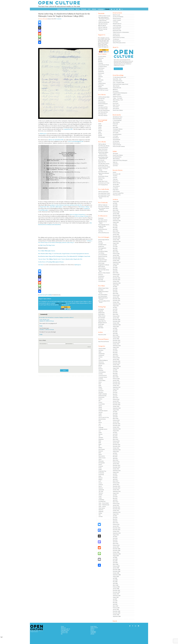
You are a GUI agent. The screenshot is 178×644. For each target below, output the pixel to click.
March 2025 (115, 231)
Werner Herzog (116, 182)
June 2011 (115, 517)
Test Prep (100, 231)
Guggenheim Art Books (103, 264)
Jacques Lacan (116, 34)
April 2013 (115, 479)
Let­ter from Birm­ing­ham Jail (75, 141)
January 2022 (116, 297)
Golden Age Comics (102, 181)
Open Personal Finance (103, 341)
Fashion (100, 399)
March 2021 (115, 314)
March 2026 (115, 210)
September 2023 (116, 262)
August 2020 (116, 326)
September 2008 (116, 574)
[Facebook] (65, 24)
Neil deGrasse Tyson (117, 117)
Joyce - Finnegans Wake (118, 82)
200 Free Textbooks (102, 27)
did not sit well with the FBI (56, 139)
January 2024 (116, 255)
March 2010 (115, 543)
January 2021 (116, 317)
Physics (100, 81)
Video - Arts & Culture (104, 503)
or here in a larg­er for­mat (81, 216)
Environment (101, 73)
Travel (100, 496)
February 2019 (116, 357)
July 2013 (115, 474)
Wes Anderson (116, 186)
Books (100, 367)
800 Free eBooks (102, 25)
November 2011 (116, 508)
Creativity (101, 378)
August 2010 (116, 534)
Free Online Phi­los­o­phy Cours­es (46, 250)
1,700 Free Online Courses (104, 15)
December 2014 (116, 444)
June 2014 (115, 455)
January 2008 (116, 588)
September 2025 (116, 220)
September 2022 (116, 283)
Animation (101, 350)
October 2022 (116, 281)
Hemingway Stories (102, 155)
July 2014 (115, 453)
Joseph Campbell (117, 20)
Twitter (100, 498)
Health (100, 414)
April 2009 (115, 562)
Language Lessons (103, 429)
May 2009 (115, 561)
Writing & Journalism (103, 88)
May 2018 (115, 373)
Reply (41, 326)
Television (101, 493)
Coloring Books (101, 281)
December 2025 (116, 215)
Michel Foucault (116, 15)
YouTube (101, 516)
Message (89, 346)
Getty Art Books (102, 268)
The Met (100, 241)
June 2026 (115, 205)
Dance (100, 382)
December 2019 (116, 340)
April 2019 (115, 354)
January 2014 (116, 463)
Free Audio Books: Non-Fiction (103, 197)
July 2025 (115, 224)
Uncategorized (102, 501)
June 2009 (115, 559)
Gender (100, 407)
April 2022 (115, 291)
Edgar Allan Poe (102, 161)
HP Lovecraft (101, 160)
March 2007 (115, 606)
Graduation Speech (103, 410)
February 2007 (116, 607)
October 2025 (116, 219)
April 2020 (115, 333)
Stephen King (101, 178)
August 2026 (116, 201)
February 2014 (116, 462)
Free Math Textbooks (103, 211)
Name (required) (69, 343)
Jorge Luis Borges (117, 25)
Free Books (100, 218)
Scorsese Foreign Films (118, 193)
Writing (100, 513)
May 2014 (115, 456)
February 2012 (116, 503)
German (100, 130)
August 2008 (116, 576)
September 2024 (116, 241)
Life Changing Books (103, 184)
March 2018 (115, 376)
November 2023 (116, 258)
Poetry (100, 467)
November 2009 (116, 550)
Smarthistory (101, 276)
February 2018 (116, 378)
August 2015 (116, 430)
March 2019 (115, 356)
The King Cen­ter (50, 245)
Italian (99, 132)
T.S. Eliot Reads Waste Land (119, 77)
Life (99, 436)
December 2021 (116, 298)
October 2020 (116, 323)
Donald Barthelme (117, 134)
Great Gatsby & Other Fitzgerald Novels (103, 158)
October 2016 (116, 406)
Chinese (100, 125)
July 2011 (115, 515)
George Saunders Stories (104, 167)
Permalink (48, 294)
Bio (62, 634)
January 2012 (116, 505)
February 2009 (116, 566)
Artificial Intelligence (103, 360)
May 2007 (115, 602)
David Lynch (115, 181)
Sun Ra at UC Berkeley (118, 16)
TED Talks (101, 491)
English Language (103, 393)
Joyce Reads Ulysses (117, 80)
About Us (63, 627)
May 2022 (115, 290)
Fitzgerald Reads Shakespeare (120, 93)
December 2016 (116, 403)
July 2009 (115, 557)
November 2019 (116, 342)
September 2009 (116, 554)
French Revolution (102, 261)
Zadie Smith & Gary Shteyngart (120, 160)
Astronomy (100, 58)
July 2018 (115, 370)
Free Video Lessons (102, 220)
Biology (100, 59)
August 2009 (116, 555)
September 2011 (116, 512)
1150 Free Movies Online (103, 97)
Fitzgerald (100, 311)
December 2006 (116, 611)
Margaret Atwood (102, 322)
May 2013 (115, 477)
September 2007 (116, 595)
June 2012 (115, 496)
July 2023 (115, 265)
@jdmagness (78, 264)
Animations (101, 105)
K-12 (100, 425)
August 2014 (116, 451)
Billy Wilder (100, 327)
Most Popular (102, 449)
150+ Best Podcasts (102, 24)
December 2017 (116, 382)
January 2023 (116, 276)
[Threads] (65, 27)
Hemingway (101, 309)
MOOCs (100, 447)
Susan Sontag (116, 191)
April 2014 (115, 458)
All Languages (101, 137)
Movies (92, 630)
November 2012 (116, 488)
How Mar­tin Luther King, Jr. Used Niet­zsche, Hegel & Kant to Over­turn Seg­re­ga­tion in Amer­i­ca (63, 253)
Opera (100, 459)
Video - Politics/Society (104, 504)
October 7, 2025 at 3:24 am (47, 329)
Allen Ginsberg (116, 122)
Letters (100, 432)
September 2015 (116, 429)
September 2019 (116, 345)
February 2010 (116, 545)
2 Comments (58, 18)
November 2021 (116, 300)
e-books (100, 388)
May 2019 (115, 352)
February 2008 (116, 587)
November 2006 (116, 613)
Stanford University (102, 256)
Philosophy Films (117, 194)
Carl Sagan (115, 21)
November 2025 (116, 217)
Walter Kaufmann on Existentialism (121, 32)
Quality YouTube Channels (102, 227)
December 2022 (116, 278)
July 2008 (115, 578)
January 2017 (116, 401)
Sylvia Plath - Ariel (117, 79)
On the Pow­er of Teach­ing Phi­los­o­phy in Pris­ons (51, 262)
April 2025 (115, 229)
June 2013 (115, 475)
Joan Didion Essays (102, 171)
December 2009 (116, 548)
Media (100, 444)
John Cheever (116, 108)
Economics (100, 69)
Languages (93, 631)
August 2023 (116, 264)
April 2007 (115, 604)
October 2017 (116, 385)
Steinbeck (100, 326)
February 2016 (116, 420)
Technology (101, 489)
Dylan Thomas (116, 105)
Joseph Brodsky (116, 130)
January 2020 (116, 338)
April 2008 (115, 583)
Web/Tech (101, 509)
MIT (99, 446)
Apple (100, 352)
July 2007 (115, 599)
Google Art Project (102, 259)
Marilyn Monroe (116, 143)
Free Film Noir (101, 98)
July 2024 (115, 245)
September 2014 (116, 449)
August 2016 (116, 409)
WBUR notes (43, 133)
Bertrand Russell (116, 41)
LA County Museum (102, 254)
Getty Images (101, 263)
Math (99, 78)
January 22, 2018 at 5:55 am (47, 321)
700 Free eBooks (102, 144)
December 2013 (116, 465)
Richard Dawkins (117, 28)
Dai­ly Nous (42, 245)
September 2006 (116, 616)
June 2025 (115, 225)
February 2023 (116, 274)
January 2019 (116, 359)
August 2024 (116, 243)
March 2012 (115, 501)
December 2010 (116, 528)
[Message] (65, 36)
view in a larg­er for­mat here (77, 214)
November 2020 (116, 321)
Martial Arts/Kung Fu (103, 103)
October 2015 (116, 427)
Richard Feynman (117, 18)
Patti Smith (115, 124)
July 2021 (115, 307)
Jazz (100, 424)
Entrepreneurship (102, 395)
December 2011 (116, 507)
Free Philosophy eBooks (103, 145)
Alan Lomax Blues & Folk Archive (104, 301)
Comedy (100, 373)
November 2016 (116, 404)
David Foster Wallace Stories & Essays (103, 153)
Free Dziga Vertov (102, 113)
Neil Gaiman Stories (102, 150)
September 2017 (116, 387)
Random (101, 478)
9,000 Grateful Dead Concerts (102, 298)
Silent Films (100, 100)
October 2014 (116, 448)
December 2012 (116, 486)
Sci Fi (100, 481)
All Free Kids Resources (103, 232)
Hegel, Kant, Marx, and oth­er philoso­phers (51, 206)
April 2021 (115, 312)
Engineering (101, 71)
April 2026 (115, 208)
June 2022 (115, 288)
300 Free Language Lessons (102, 29)
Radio (100, 476)
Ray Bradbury (101, 314)
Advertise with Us (65, 629)
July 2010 (115, 536)
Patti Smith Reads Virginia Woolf (120, 84)
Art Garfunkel (116, 141)
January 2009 (116, 567)
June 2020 (115, 330)
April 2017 (115, 396)
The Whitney (101, 253)
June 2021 (115, 309)
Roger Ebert (115, 189)
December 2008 (116, 569)
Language (101, 427)
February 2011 (116, 524)
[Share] (65, 42)
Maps (100, 441)
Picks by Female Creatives (119, 146)
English (100, 127)
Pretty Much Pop (102, 471)
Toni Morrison (101, 319)
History (100, 75)
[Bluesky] (65, 22)
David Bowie (116, 137)
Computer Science (102, 66)
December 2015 (116, 423)
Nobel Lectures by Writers (119, 37)
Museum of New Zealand (104, 272)
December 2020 (116, 319)
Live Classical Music (102, 296)
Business (100, 61)
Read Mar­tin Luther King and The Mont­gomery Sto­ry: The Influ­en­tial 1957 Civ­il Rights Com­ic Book (64, 256)
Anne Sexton (116, 106)
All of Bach (100, 290)
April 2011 (115, 521)
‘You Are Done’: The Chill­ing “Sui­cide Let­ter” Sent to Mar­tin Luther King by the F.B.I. (60, 259)
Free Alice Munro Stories (103, 163)
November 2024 (116, 238)
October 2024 (116, 239)
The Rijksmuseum (102, 244)
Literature (100, 76)
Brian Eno (115, 125)
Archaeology (101, 353)
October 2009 (116, 552)
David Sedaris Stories (103, 176)
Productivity (101, 472)
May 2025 (115, 227)
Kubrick (114, 172)
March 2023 (115, 272)
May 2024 (115, 248)
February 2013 (116, 482)
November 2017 (116, 383)
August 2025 (116, 222)
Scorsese (115, 177)
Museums (101, 451)
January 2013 (116, 484)
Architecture (101, 355)
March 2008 (115, 585)
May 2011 (115, 519)
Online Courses (102, 457)
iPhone (100, 422)
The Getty (100, 243)
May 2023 (115, 269)
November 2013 (116, 467)
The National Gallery (103, 251)
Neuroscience (102, 456)
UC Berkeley (101, 499)
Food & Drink (102, 404)
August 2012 (116, 493)
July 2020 (115, 328)
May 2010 (115, 540)
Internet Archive (102, 419)
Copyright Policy (65, 630)
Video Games (102, 508)
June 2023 (115, 267)
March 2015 (115, 439)
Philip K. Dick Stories (102, 149)
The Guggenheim (102, 248)
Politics (100, 469)
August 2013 (116, 472)
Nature (100, 454)
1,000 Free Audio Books (103, 22)
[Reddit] (65, 33)
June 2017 (115, 392)
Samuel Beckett (116, 139)
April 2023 (115, 271)
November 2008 (116, 571)
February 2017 (116, 399)
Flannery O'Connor (117, 96)
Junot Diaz (115, 165)
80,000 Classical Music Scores (103, 292)
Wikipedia (101, 511)
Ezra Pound (115, 103)
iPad (100, 420)
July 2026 (115, 203)
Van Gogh (100, 279)
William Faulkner (117, 94)
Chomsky (100, 179)
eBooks (92, 634)
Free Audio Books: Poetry (104, 195)
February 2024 (116, 253)
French (99, 128)
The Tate (100, 249)
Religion (100, 86)
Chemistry (100, 63)
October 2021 (116, 302)
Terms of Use (64, 632)
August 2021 (116, 305)
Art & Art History (102, 56)
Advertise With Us (118, 68)
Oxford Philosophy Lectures (119, 42)
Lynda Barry (115, 164)
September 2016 (116, 408)
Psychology (101, 85)
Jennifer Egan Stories (103, 165)
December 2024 (116, 236)
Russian (100, 133)
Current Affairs (102, 380)
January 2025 (116, 234)
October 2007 (116, 593)
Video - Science (102, 506)
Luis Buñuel (115, 188)
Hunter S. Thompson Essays (103, 169)
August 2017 (116, 389)
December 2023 (116, 257)
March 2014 (115, 460)
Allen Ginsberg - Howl (118, 99)
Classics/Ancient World (103, 64)
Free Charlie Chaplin (103, 108)
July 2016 (115, 411)
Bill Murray (115, 89)
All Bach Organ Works (103, 288)
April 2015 (115, 437)
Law (100, 431)
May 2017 (115, 394)
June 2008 (115, 580)
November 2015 (116, 425)
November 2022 (116, 279)
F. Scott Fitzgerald (117, 120)
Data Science (101, 68)
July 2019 (115, 349)
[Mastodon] (65, 30)
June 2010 (115, 538)
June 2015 (115, 434)
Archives (100, 357)
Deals (100, 385)
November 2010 (116, 529)
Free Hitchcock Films (103, 107)
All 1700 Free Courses (103, 90)
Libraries (100, 434)
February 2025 (116, 232)
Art (99, 358)
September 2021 (116, 304)
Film (99, 400)
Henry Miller (115, 127)
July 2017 (115, 390)
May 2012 (115, 498)
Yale (100, 514)
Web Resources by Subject (102, 222)
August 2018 (116, 368)
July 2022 (115, 286)
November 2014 (116, 446)
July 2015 (115, 432)
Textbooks (93, 632)
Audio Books (101, 363)
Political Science (102, 83)
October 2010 (116, 531)
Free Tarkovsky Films (103, 112)
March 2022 (115, 293)
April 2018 (115, 375)
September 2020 (116, 324)
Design (100, 387)
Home (62, 626)
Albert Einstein (116, 86)
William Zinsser (101, 316)
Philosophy (45, 18)
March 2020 (115, 335)
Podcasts (101, 466)
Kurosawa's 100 (116, 174)
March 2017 (115, 397)
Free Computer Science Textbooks (103, 209)
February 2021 (116, 316)
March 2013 (115, 481)
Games (100, 405)
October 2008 (116, 573)
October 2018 (116, 364)
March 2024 (115, 251)
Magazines (101, 439)
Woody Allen (116, 184)
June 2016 (115, 413)
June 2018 (115, 371)
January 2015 (116, 442)
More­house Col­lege (84, 206)
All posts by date (102, 334)
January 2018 (116, 380)
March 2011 (115, 522)
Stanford (101, 488)
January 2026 (116, 213)
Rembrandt (100, 278)
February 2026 (116, 212)
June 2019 (115, 350)
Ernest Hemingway (117, 118)
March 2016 (115, 418)
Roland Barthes (116, 35)
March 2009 (115, 564)
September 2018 (116, 366)
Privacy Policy (64, 631)
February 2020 (116, 337)
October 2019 (116, 343)
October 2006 (116, 614)
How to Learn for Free (104, 417)
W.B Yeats (115, 101)
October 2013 (116, 468)
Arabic (99, 123)
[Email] (65, 39)
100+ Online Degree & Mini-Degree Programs (103, 18)
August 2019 (116, 347)
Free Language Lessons (103, 224)
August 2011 (116, 514)
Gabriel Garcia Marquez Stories (103, 174)
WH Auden (115, 153)
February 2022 (116, 295)
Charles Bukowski (117, 87)
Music (100, 452)
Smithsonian (101, 246)
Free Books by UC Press (103, 183)
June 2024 (115, 246)
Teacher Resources (102, 229)
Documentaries (101, 102)
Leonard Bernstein (117, 27)
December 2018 (116, 361)
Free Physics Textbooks (103, 206)
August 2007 (116, 597)
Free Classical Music (102, 294)
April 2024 (115, 250)
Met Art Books (101, 266)
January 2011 (116, 526)
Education (101, 392)
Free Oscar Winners (102, 115)
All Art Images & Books (103, 239)
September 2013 (116, 470)
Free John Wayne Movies (104, 110)
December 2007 (116, 590)
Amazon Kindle (102, 348)
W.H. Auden (115, 132)
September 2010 (116, 533)
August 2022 (116, 284)
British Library (101, 258)
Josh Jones (42, 294)
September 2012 (116, 491)
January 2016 (116, 422)
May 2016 (115, 415)
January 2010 (116, 547)
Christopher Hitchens (117, 129)
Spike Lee (115, 162)
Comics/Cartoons (103, 375)
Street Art (100, 274)
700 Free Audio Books (103, 191)
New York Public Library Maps (103, 270)
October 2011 (116, 510)
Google (100, 409)
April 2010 (115, 541)
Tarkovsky (115, 179)
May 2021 (115, 311)
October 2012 (116, 489)
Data (100, 383)
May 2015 (115, 436)
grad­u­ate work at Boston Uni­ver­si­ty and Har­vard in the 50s (66, 205)
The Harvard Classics (103, 147)
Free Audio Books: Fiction (104, 193)
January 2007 (116, 609)
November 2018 (116, 363)
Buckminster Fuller (117, 30)
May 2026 (115, 206)
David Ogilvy (101, 324)
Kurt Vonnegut (101, 317)
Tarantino (115, 175)
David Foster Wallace (118, 110)
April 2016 (115, 416)
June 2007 (115, 600)
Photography (102, 462)
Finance (100, 402)
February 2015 (116, 441)
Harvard (100, 412)
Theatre (100, 494)
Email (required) (43, 343)
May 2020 (115, 331)
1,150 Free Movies (102, 20)
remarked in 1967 (68, 129)
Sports (100, 486)
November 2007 (116, 592)
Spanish (100, 135)
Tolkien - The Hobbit (117, 98)
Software (101, 484)
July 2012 (115, 495)
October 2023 (116, 260)
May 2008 (115, 581)
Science (100, 483)
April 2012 (115, 500)
